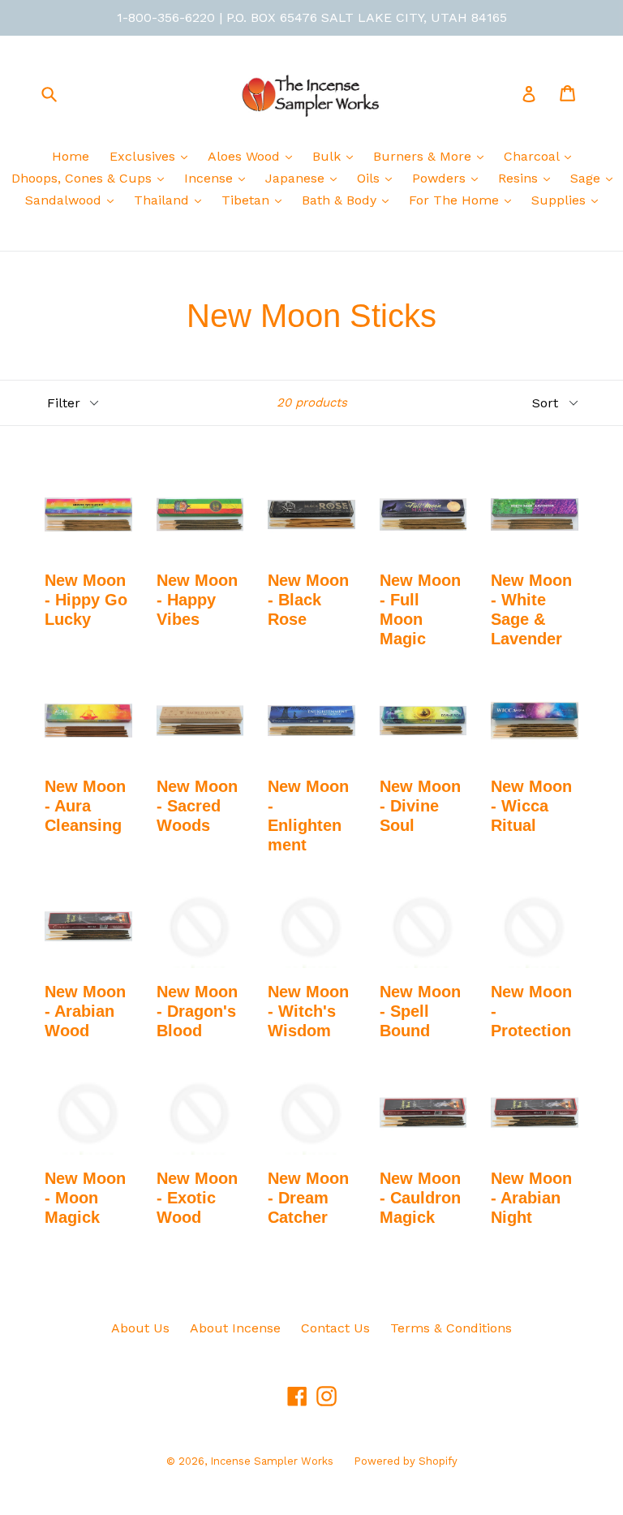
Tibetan (247, 200)
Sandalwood (65, 200)
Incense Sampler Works (271, 1461)
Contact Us (335, 1328)
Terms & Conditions (451, 1328)
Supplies (560, 200)
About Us (140, 1328)
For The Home (456, 200)
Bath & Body (341, 200)
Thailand (163, 200)
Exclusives (144, 156)
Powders (441, 178)
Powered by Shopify (406, 1461)
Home (70, 156)
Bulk (328, 156)
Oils (370, 178)
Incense (210, 178)
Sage (587, 178)
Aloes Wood (246, 156)
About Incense (235, 1328)
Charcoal (533, 156)
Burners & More (424, 156)
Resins (520, 178)
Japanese (297, 178)
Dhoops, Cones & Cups (83, 178)
